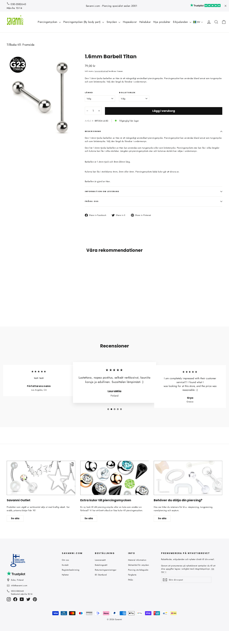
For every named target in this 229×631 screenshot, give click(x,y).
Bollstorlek (127, 93)
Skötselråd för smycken (138, 565)
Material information (137, 560)
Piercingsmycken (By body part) (82, 22)
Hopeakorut (129, 22)
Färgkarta (132, 574)
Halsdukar (145, 22)
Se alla (15, 518)
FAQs (130, 579)
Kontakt (65, 565)
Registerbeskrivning (70, 569)
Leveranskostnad (101, 71)
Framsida (28, 44)
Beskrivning (93, 131)
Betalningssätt (101, 565)
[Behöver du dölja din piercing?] (188, 478)
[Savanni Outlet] (41, 478)
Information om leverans (102, 191)
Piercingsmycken (48, 22)
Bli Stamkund (101, 574)
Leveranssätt (100, 560)
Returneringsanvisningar (105, 569)
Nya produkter (161, 22)
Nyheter (65, 574)
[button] (198, 22)
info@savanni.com (19, 585)
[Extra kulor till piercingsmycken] (114, 478)
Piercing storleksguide (138, 569)
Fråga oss (92, 201)
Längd (89, 93)
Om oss (65, 560)
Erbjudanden (181, 22)
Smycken (112, 22)
